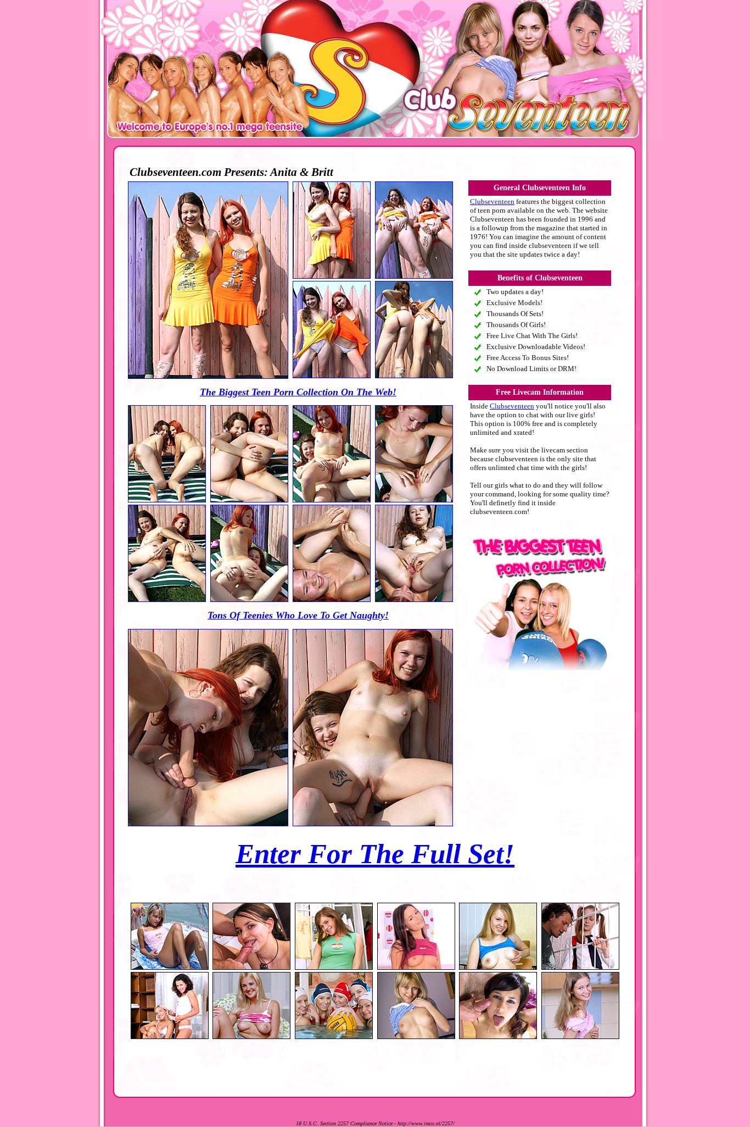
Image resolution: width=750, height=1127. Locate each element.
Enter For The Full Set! (375, 853)
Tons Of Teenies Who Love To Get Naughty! (298, 615)
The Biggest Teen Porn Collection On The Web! (298, 391)
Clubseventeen (492, 201)
